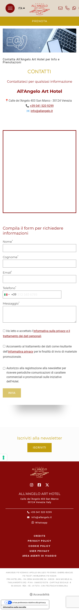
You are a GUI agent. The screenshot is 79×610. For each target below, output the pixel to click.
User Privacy (39, 551)
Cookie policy (39, 546)
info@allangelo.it (60, 8)
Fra (21, 17)
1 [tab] (39, 47)
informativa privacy (20, 351)
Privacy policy (39, 540)
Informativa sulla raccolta (14, 607)
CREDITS (39, 536)
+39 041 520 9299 (67, 8)
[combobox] (9, 294)
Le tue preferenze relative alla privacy (29, 602)
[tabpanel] (39, 40)
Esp (21, 21)
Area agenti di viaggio (39, 556)
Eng (21, 14)
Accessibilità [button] (41, 594)
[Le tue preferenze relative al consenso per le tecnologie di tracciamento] (3, 457)
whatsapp (74, 8)
